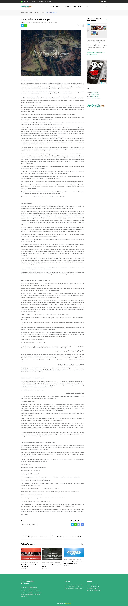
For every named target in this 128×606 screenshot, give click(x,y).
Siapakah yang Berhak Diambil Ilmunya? (35, 536)
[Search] (106, 6)
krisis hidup (34, 524)
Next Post (77, 535)
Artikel (74, 6)
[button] (80, 544)
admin (23, 22)
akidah (25, 105)
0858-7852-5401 (95, 94)
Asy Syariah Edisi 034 (76, 559)
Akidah (22, 562)
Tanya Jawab (67, 6)
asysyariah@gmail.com (95, 98)
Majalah (58, 6)
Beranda (52, 6)
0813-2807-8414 (95, 92)
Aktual (26, 562)
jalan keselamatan (26, 524)
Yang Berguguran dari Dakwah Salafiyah (69, 536)
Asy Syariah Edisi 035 (55, 562)
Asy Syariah (68, 603)
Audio (79, 6)
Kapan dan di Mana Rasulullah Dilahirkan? (40, 1)
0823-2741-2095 (95, 96)
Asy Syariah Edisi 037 (33, 562)
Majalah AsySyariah (25, 587)
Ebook (86, 6)
